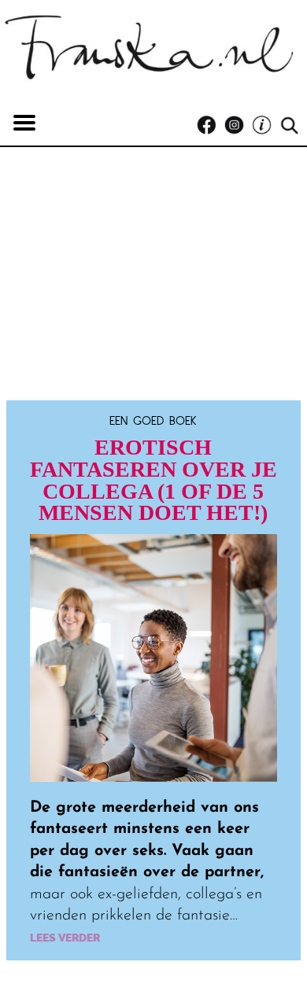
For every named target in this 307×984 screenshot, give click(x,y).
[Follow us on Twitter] (265, 125)
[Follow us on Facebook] (210, 125)
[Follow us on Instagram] (238, 125)
